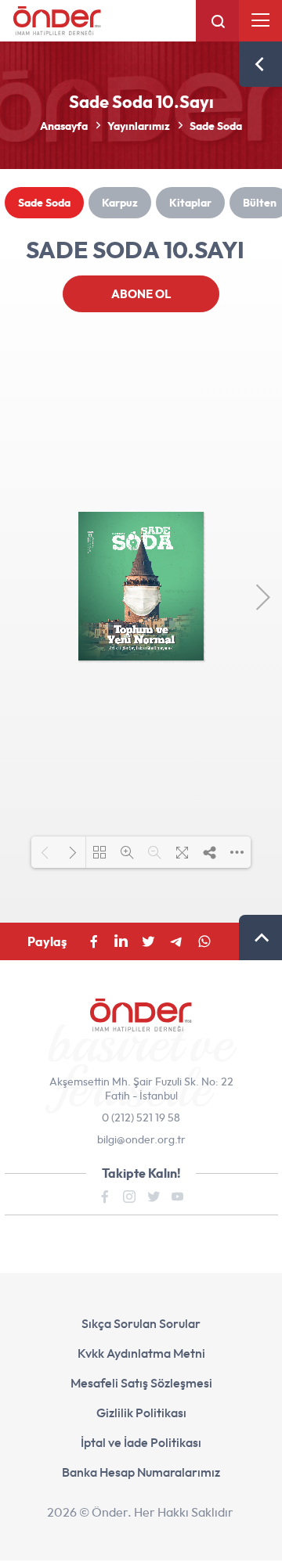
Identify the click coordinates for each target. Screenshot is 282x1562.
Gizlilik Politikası (141, 1412)
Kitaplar (190, 203)
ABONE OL (141, 293)
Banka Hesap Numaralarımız (141, 1472)
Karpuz (120, 203)
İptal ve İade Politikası (141, 1442)
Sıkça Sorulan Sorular (141, 1323)
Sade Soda (216, 126)
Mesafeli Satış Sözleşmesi (141, 1383)
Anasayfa (64, 126)
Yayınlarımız (138, 126)
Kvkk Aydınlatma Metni (141, 1353)
